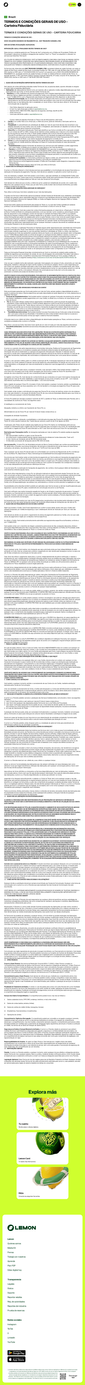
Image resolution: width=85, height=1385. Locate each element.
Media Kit (11, 1248)
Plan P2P (11, 1265)
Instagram (11, 1324)
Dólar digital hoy (14, 1270)
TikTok (10, 1328)
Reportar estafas (14, 1297)
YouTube (11, 1342)
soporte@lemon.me (40, 109)
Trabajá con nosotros (16, 1256)
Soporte (10, 1292)
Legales (10, 1284)
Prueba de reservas (16, 1310)
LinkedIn (11, 1337)
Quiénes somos (14, 1243)
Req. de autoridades (16, 1301)
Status (10, 1288)
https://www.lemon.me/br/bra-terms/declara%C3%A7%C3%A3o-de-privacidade (40, 258)
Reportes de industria (16, 1306)
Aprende (11, 1261)
